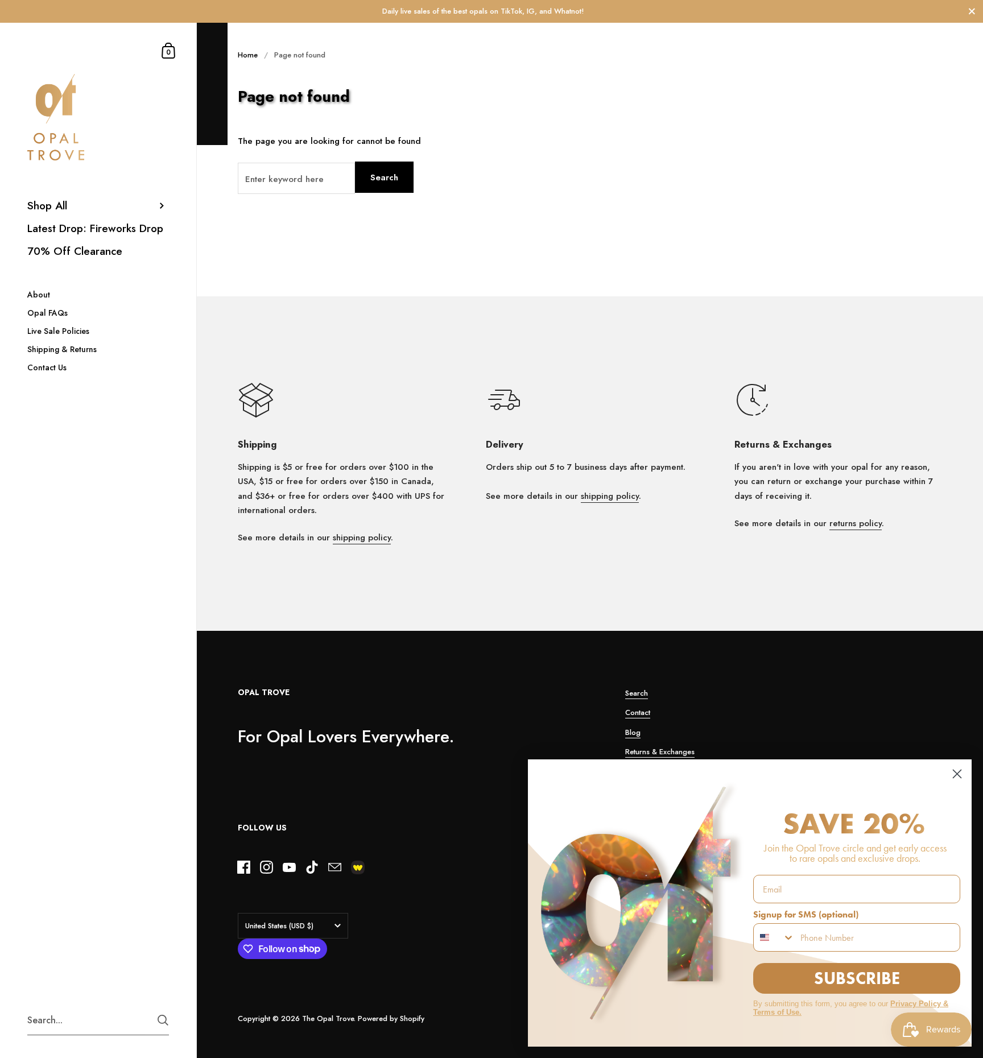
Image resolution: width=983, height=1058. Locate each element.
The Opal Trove (328, 1018)
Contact (637, 712)
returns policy (855, 523)
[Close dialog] (957, 774)
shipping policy (362, 537)
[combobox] (774, 937)
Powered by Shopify (391, 1018)
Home (248, 54)
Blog (633, 732)
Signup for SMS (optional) (805, 914)
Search (384, 177)
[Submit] (163, 1020)
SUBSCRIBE (857, 978)
